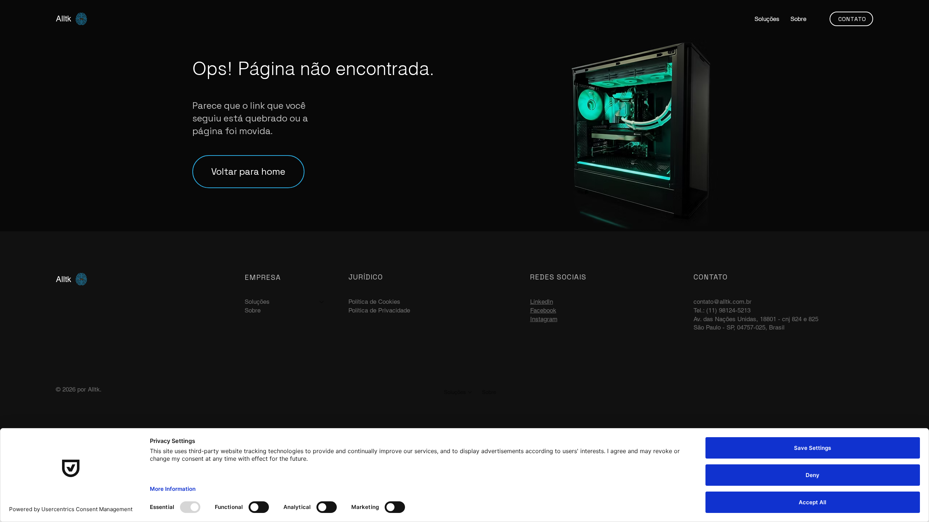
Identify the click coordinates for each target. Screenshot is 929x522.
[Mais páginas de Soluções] (470, 392)
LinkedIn (541, 301)
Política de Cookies (374, 301)
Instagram (543, 319)
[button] (766, 19)
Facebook (543, 310)
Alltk (63, 18)
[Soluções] (322, 302)
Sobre (253, 310)
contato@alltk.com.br (722, 301)
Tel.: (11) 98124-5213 (721, 310)
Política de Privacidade (379, 310)
